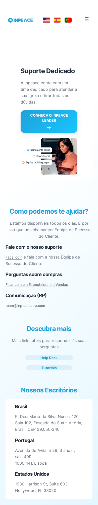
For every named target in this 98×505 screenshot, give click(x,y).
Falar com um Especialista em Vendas (37, 284)
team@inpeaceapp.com (25, 305)
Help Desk (49, 358)
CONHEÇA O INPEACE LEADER (49, 117)
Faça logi (13, 257)
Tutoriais (49, 368)
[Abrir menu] (86, 19)
